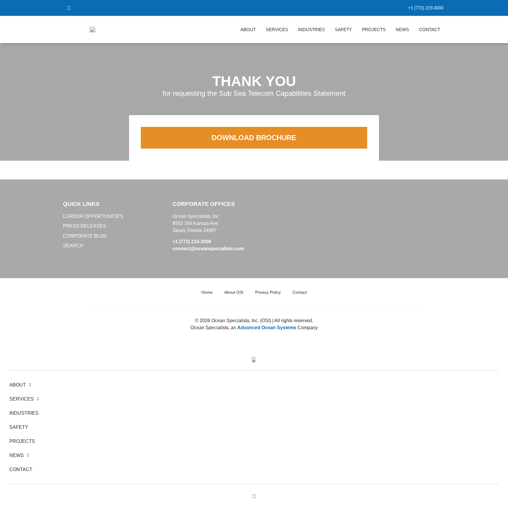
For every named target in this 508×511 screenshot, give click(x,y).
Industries (311, 29)
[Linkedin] (69, 8)
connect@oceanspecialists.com (208, 248)
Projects (374, 29)
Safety (343, 29)
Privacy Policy (268, 292)
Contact (429, 29)
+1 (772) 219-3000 (192, 241)
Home (207, 292)
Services (277, 29)
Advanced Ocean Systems (266, 327)
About (248, 29)
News (402, 29)
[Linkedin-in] (254, 497)
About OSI (233, 292)
